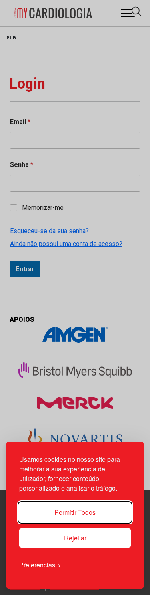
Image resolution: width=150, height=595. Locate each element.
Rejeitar (75, 537)
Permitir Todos (75, 512)
